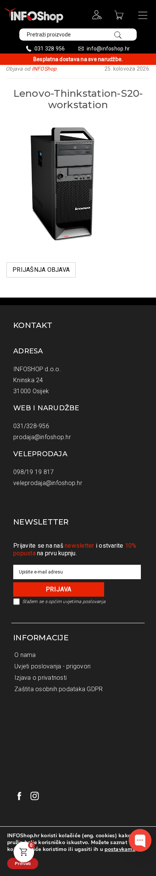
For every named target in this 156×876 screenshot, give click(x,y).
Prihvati (23, 863)
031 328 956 (49, 49)
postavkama (120, 849)
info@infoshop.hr (108, 49)
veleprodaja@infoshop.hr (47, 483)
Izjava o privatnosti (40, 677)
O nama (25, 655)
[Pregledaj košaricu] (120, 17)
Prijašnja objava (41, 269)
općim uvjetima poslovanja (76, 601)
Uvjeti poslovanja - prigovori (52, 666)
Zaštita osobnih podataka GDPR (58, 689)
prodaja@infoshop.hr (42, 437)
